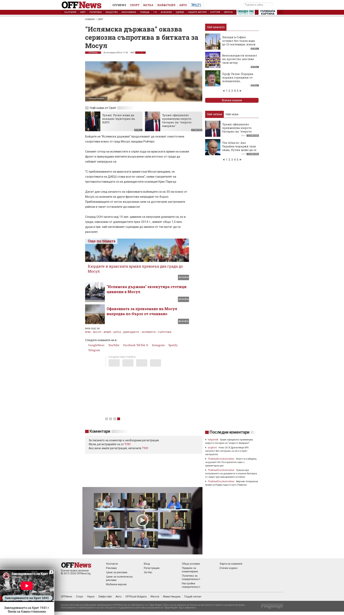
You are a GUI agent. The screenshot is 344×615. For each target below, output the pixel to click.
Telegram (93, 350)
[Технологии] (196, 5)
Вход (147, 563)
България (70, 12)
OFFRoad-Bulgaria (136, 596)
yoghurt (212, 447)
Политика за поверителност (191, 577)
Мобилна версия (116, 584)
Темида (144, 12)
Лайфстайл (166, 5)
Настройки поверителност (191, 585)
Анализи (166, 12)
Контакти (112, 563)
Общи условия (191, 563)
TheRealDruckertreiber (221, 458)
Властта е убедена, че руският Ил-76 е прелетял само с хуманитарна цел (231, 462)
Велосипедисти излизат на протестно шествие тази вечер (239, 59)
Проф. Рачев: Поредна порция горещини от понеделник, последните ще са (237, 79)
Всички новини (232, 100)
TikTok (140, 345)
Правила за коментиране (190, 569)
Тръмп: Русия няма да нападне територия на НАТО (118, 118)
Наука (148, 5)
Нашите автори (197, 12)
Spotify (173, 345)
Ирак (88, 332)
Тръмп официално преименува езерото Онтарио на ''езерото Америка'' (177, 120)
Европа (228, 12)
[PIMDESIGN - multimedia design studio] (270, 607)
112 (155, 12)
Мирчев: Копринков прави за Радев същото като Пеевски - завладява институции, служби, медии (231, 485)
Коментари (100, 431)
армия (107, 332)
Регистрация (151, 568)
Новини (90, 19)
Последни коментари (229, 432)
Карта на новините (231, 563)
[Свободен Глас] (246, 13)
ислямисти (149, 332)
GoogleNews (95, 345)
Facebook (129, 345)
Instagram (158, 345)
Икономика (129, 12)
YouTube (114, 345)
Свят (83, 12)
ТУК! (145, 448)
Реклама (111, 568)
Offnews (119, 5)
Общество (112, 12)
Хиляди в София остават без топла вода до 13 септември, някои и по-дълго (238, 42)
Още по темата (102, 241)
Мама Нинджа (171, 596)
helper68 (213, 439)
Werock (154, 596)
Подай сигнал (192, 596)
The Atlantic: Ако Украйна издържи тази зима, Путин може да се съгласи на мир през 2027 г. (239, 150)
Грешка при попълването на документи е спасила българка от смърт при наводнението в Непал (231, 473)
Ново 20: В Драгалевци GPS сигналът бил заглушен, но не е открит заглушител (227, 451)
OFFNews (66, 596)
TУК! (128, 444)
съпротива (164, 332)
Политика (95, 12)
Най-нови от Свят (103, 108)
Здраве (180, 12)
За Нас (148, 572)
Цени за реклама (116, 572)
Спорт (134, 5)
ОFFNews (93, 52)
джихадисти (131, 332)
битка (117, 332)
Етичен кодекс (229, 568)
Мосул (97, 332)
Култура (215, 12)
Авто (183, 5)
